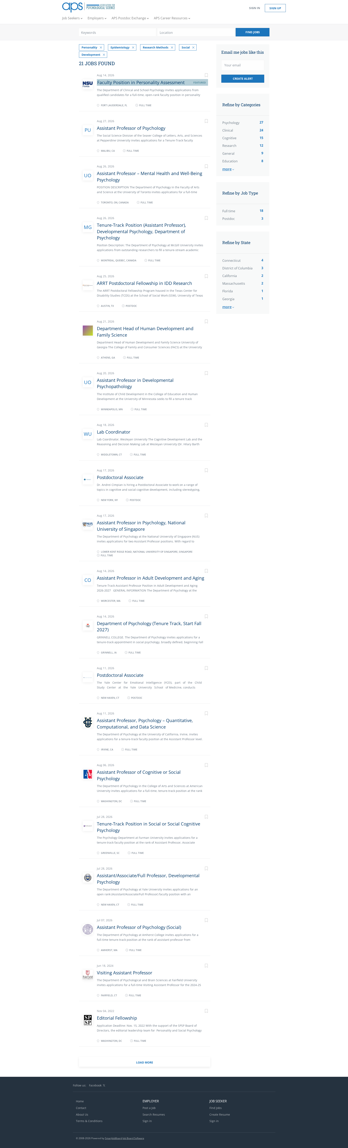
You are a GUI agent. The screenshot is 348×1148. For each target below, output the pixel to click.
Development (91, 55)
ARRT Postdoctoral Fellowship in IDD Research (144, 283)
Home (80, 1101)
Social (186, 47)
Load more (144, 1062)
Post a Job (149, 1108)
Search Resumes (154, 1114)
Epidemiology (120, 47)
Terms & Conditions (89, 1121)
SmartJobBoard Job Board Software (124, 1138)
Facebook (95, 1085)
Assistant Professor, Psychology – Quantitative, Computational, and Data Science (145, 723)
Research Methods (155, 47)
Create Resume (219, 1114)
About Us (82, 1114)
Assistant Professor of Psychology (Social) (139, 927)
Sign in (254, 8)
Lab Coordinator (113, 432)
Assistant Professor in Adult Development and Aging (150, 578)
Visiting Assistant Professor (124, 973)
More (227, 169)
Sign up (275, 8)
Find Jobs (252, 32)
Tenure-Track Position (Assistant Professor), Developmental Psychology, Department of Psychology (141, 231)
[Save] (202, 75)
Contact (81, 1108)
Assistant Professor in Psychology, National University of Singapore (141, 525)
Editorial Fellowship (117, 1018)
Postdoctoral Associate (120, 477)
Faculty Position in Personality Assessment (141, 82)
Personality (89, 47)
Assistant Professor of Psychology (131, 128)
